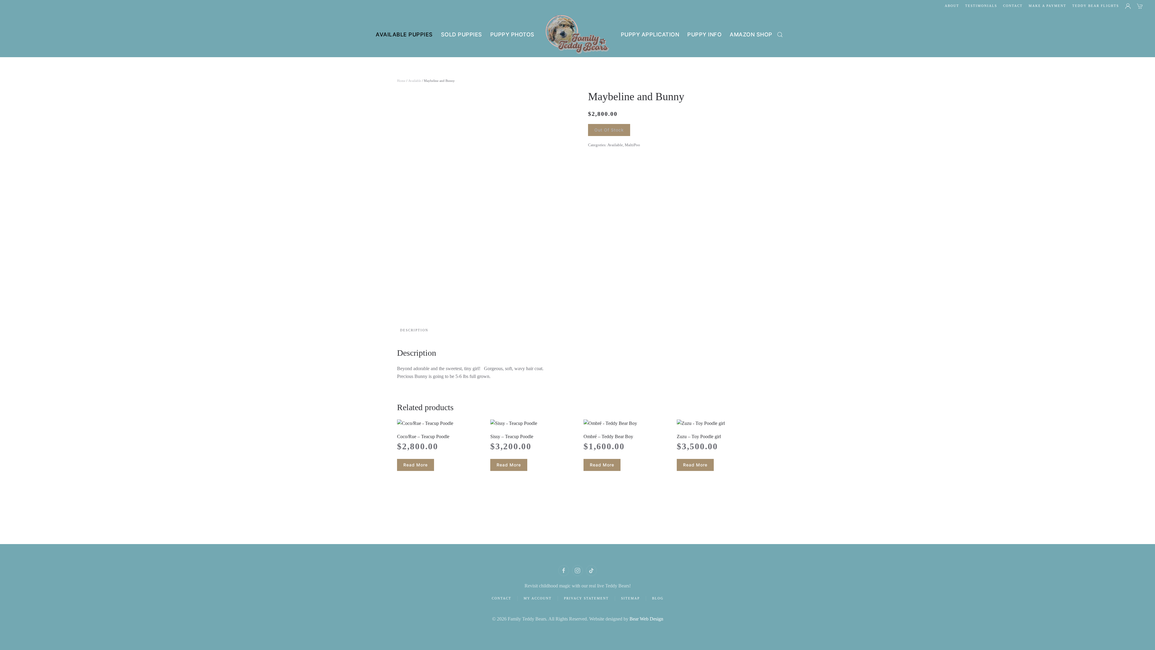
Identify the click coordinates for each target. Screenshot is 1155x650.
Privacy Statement (586, 598)
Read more (415, 464)
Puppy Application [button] (650, 34)
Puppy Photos (512, 34)
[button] (780, 34)
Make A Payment (1047, 6)
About (952, 6)
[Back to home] (577, 34)
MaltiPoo (632, 145)
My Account (538, 598)
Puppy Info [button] (704, 34)
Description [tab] (414, 330)
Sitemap (630, 598)
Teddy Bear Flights (1095, 6)
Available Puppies (404, 34)
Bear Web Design (646, 618)
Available (414, 80)
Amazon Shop (751, 34)
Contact (1013, 6)
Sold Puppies (461, 34)
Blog (658, 598)
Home (401, 80)
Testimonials (981, 6)
